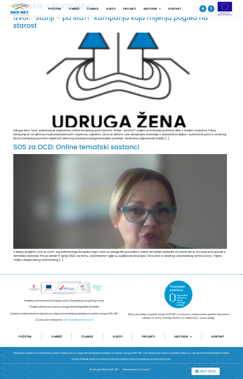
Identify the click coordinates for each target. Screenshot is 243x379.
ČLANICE (92, 9)
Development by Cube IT (137, 369)
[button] (205, 371)
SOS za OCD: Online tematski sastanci (76, 147)
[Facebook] (202, 8)
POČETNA (54, 9)
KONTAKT (174, 9)
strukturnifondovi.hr (82, 319)
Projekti (129, 9)
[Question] (211, 8)
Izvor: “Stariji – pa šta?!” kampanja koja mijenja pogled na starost (110, 21)
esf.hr (66, 319)
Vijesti (111, 9)
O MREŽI (74, 9)
